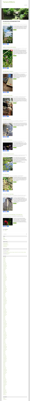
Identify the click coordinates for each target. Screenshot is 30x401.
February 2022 (4, 309)
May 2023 (4, 295)
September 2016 (5, 372)
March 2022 (4, 308)
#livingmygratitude (25, 24)
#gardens (25, 195)
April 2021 (4, 319)
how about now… (6, 23)
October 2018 (4, 348)
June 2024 (4, 282)
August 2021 (4, 315)
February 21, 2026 (10, 72)
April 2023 (4, 296)
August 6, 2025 (9, 175)
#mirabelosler (4, 73)
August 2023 (4, 292)
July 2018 (4, 351)
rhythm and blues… (7, 119)
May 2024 (4, 283)
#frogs (19, 175)
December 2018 (5, 346)
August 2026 (4, 257)
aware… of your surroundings (9, 47)
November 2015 (5, 382)
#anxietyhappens (20, 48)
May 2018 (4, 353)
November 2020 (5, 324)
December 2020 (5, 323)
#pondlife (16, 176)
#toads (24, 155)
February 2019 (4, 344)
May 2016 (4, 376)
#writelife (17, 73)
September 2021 (5, 314)
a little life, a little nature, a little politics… (13, 214)
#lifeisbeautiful (4, 97)
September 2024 (5, 279)
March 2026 (4, 262)
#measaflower (8, 121)
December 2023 (5, 288)
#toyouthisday (14, 73)
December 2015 (5, 381)
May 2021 (4, 318)
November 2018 (5, 347)
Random (4, 398)
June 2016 (4, 375)
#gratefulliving (4, 155)
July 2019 (4, 339)
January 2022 (4, 310)
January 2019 (4, 345)
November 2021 (5, 312)
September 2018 (5, 349)
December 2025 (5, 265)
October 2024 (4, 278)
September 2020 (5, 326)
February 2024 (4, 286)
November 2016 (5, 370)
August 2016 (4, 373)
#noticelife (7, 73)
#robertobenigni (12, 97)
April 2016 (4, 377)
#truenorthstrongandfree (6, 217)
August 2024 (4, 280)
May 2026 (4, 260)
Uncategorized (15, 24)
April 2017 (4, 365)
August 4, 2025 (9, 195)
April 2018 (4, 354)
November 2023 (5, 289)
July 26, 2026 (9, 24)
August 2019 (4, 338)
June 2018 (4, 352)
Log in (3, 237)
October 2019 (4, 336)
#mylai (20, 155)
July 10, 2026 (9, 48)
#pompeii (22, 155)
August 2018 (4, 350)
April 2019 (4, 342)
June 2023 (4, 294)
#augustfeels (19, 195)
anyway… (9, 250)
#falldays (21, 120)
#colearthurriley (21, 72)
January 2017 (4, 368)
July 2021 (4, 316)
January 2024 (4, 287)
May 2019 (4, 341)
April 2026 (4, 261)
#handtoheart (21, 175)
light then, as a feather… (8, 194)
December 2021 (5, 311)
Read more (14, 29)
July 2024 (4, 281)
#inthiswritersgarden (20, 24)
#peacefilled (14, 121)
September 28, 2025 (10, 120)
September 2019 (5, 337)
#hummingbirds (8, 155)
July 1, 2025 (9, 215)
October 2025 (4, 267)
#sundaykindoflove (17, 97)
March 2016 (4, 378)
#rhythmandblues (18, 121)
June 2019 (4, 340)
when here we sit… (5, 246)
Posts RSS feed (5, 239)
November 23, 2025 (10, 96)
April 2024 (4, 284)
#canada (19, 215)
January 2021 (4, 322)
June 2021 (4, 317)
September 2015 (5, 384)
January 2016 (4, 380)
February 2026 (4, 263)
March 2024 (4, 285)
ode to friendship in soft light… (22, 252)
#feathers (23, 195)
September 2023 (5, 291)
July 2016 (4, 374)
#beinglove (20, 96)
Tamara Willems (9, 2)
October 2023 (4, 290)
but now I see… (6, 174)
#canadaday (21, 215)
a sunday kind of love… (8, 95)
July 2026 (4, 258)
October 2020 (4, 325)
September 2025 (5, 268)
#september (21, 121)
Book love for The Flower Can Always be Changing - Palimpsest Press (10, 252)
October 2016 (4, 371)
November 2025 (5, 266)
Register (4, 238)
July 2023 (4, 293)
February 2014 (4, 394)
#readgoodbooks (11, 73)
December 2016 (5, 369)
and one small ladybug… (8, 71)
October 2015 (4, 383)
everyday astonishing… (8, 140)
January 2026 (4, 264)
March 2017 (4, 366)
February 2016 (4, 379)
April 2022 (4, 307)
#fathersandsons (24, 96)
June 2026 (4, 259)
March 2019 (4, 343)
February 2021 (4, 321)
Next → (6, 230)
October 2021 (4, 313)
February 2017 (4, 367)
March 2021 (4, 320)
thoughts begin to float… (8, 154)
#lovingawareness (14, 216)
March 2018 (4, 355)
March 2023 (4, 297)
